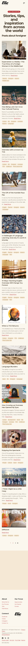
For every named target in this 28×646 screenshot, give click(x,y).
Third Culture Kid (17, 166)
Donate (17, 606)
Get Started (18, 604)
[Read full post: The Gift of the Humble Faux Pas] (14, 181)
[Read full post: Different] (14, 518)
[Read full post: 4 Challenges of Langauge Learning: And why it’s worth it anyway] (14, 224)
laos (11, 254)
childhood (9, 166)
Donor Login (5, 640)
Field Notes (5, 608)
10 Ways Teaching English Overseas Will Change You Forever (12, 283)
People (4, 462)
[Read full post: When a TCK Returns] (14, 314)
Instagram (4, 621)
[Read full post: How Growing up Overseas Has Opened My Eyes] (14, 393)
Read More (14, 75)
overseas (20, 121)
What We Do (5, 602)
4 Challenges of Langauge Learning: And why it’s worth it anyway (14, 238)
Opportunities (18, 602)
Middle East (5, 80)
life (9, 121)
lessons (17, 78)
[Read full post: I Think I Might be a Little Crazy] (14, 477)
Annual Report (6, 634)
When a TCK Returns (10, 326)
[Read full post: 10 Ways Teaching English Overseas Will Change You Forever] (14, 269)
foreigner (10, 78)
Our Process (5, 604)
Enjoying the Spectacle (11, 450)
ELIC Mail (17, 640)
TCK (3, 166)
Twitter (4, 618)
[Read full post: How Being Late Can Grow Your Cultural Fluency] (14, 95)
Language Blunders (10, 367)
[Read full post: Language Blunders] (14, 355)
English (4, 207)
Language (11, 123)
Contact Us (5, 623)
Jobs (3, 606)
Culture (4, 121)
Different (5, 530)
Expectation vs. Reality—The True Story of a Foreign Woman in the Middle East (13, 64)
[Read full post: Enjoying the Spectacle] (14, 438)
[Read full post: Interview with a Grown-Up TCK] (14, 138)
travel (3, 379)
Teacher (4, 78)
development (11, 419)
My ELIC (12, 640)
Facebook (4, 616)
